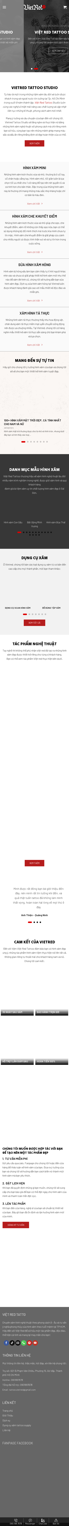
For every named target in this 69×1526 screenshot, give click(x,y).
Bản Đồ (56, 1523)
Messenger (30, 1523)
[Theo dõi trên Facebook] (6, 1343)
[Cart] (65, 7)
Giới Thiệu (7, 1415)
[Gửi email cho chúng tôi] (18, 1343)
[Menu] (4, 7)
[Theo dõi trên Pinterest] (29, 1343)
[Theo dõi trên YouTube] (35, 1343)
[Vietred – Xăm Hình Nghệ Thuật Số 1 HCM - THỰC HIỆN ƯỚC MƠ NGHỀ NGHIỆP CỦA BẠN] (34, 7)
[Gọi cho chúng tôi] (23, 1343)
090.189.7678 (16, 1523)
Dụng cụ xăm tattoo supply (16, 1425)
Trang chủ (7, 1410)
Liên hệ (6, 1430)
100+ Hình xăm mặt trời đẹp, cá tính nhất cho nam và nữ (32, 422)
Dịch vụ (6, 1420)
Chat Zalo (43, 1523)
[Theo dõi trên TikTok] (12, 1343)
